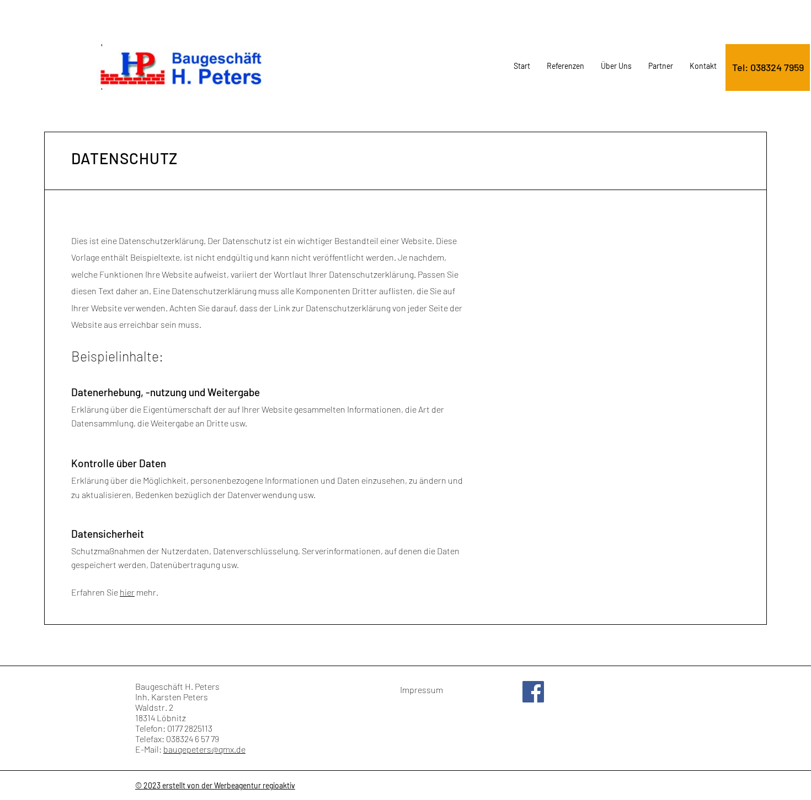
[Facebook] (533, 691)
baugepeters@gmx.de (204, 749)
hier (127, 592)
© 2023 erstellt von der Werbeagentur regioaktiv (215, 785)
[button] (767, 67)
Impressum (421, 689)
